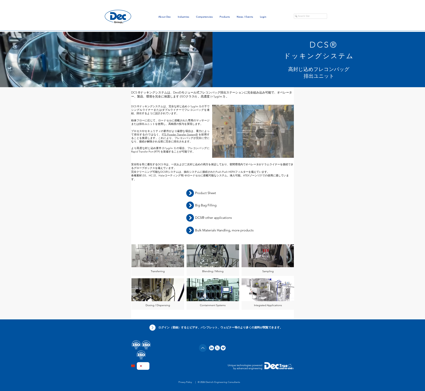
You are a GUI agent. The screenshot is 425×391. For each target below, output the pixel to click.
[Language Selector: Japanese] (143, 366)
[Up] (152, 328)
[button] (164, 16)
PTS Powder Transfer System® (180, 134)
